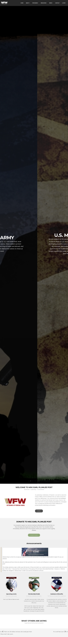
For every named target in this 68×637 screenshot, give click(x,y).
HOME (22, 2)
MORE (39, 510)
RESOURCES (43, 2)
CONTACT (57, 2)
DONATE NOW (34, 535)
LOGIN (63, 2)
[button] (5, 242)
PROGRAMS (35, 2)
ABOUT (27, 2)
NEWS (50, 2)
